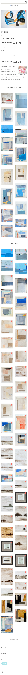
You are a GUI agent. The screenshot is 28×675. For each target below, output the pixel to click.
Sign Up (4, 663)
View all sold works (14, 639)
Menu (4, 2)
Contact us (17, 56)
